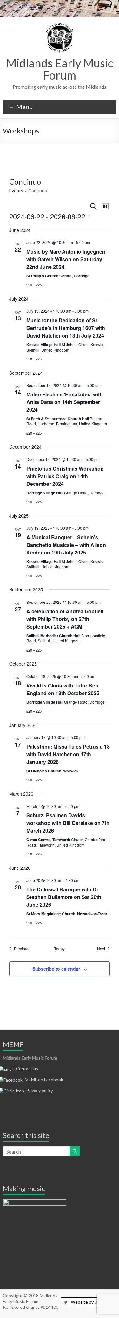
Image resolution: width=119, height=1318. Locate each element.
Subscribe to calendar (56, 969)
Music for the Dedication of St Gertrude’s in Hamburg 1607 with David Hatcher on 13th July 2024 (65, 328)
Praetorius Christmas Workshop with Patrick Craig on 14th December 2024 (65, 476)
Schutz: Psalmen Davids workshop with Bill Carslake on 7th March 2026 (67, 823)
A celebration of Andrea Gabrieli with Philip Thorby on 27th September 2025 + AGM (64, 619)
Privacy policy (39, 1090)
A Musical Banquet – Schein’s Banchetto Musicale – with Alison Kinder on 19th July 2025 (66, 544)
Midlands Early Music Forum (59, 69)
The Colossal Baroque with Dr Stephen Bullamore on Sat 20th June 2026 (63, 897)
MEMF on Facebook (44, 1079)
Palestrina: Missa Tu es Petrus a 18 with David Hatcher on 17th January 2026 (68, 754)
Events (16, 190)
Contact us (27, 1068)
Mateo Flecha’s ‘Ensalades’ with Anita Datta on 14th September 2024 (64, 402)
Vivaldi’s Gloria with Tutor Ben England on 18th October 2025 (62, 689)
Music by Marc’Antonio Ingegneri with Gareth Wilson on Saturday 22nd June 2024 (65, 259)
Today (59, 948)
